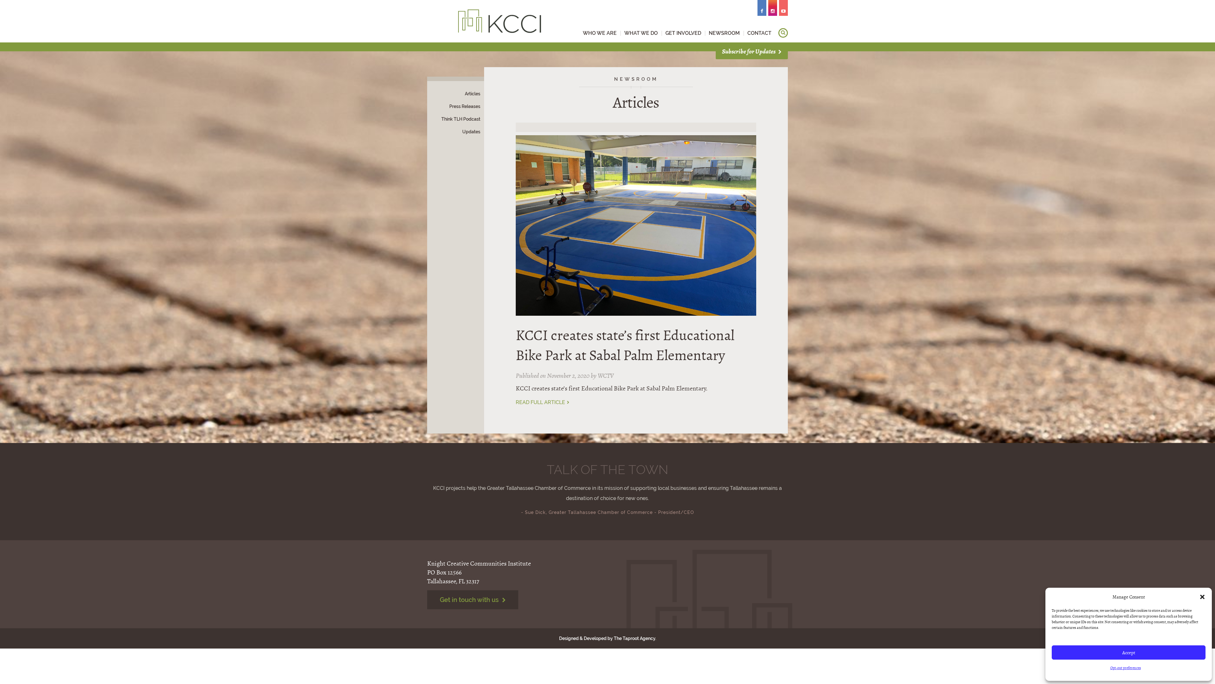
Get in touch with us (470, 600)
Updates (471, 131)
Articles (472, 93)
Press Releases (464, 106)
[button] (1202, 597)
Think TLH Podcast (460, 119)
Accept (1128, 652)
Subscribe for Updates (749, 51)
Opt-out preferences (1125, 667)
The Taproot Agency (634, 638)
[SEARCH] (783, 33)
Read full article (541, 402)
